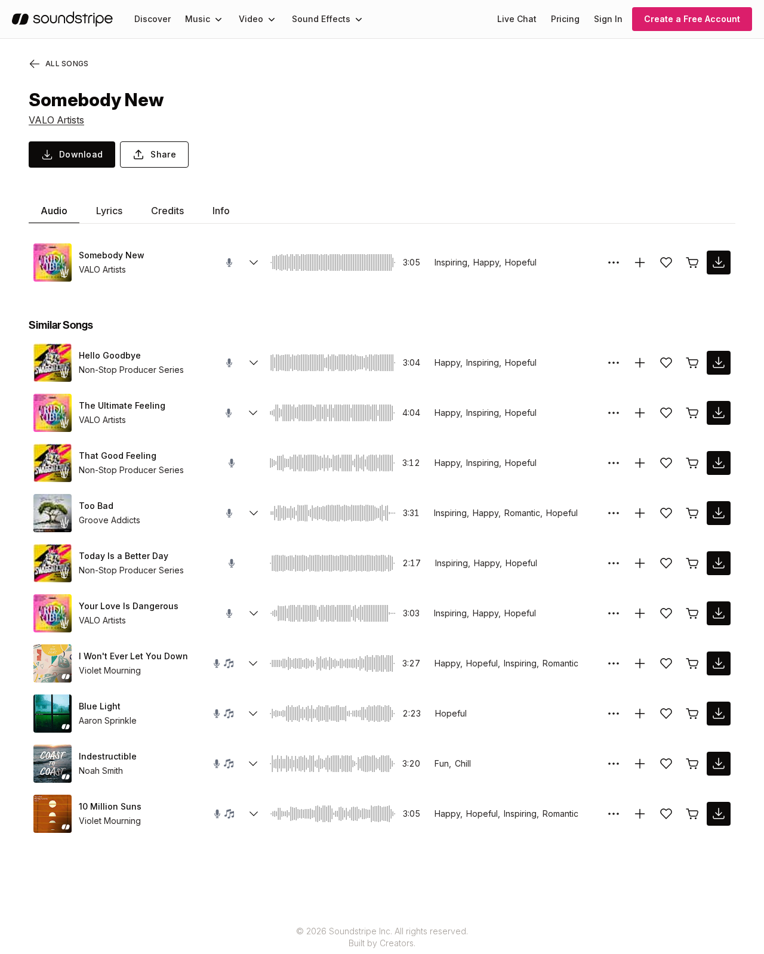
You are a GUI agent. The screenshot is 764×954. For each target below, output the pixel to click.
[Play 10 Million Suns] (52, 814)
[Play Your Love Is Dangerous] (52, 613)
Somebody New (111, 255)
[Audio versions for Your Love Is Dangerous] (253, 613)
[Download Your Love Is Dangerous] (719, 613)
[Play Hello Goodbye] (52, 363)
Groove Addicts (109, 520)
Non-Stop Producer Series (131, 370)
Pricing (565, 19)
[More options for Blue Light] (614, 713)
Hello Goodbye (110, 355)
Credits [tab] (167, 211)
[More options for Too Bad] (614, 513)
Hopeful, (483, 663)
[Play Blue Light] (52, 713)
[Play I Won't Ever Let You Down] (52, 663)
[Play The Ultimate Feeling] (52, 413)
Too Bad (96, 506)
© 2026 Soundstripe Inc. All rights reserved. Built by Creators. (382, 937)
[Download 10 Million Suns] (719, 814)
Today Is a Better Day (123, 556)
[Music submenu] (218, 19)
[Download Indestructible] (719, 764)
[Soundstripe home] (62, 19)
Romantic (560, 663)
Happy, (487, 262)
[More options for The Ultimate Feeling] (614, 413)
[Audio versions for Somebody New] (253, 262)
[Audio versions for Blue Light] (253, 713)
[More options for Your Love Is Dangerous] (614, 613)
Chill (463, 763)
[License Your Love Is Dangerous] (692, 613)
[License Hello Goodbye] (692, 363)
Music (197, 19)
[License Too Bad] (692, 513)
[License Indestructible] (692, 764)
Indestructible (108, 756)
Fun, (443, 763)
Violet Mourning (110, 670)
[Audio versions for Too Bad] (253, 513)
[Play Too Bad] (52, 513)
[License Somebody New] (692, 262)
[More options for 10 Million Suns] (614, 814)
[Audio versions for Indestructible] (253, 763)
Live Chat (517, 19)
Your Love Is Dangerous (128, 606)
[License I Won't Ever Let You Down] (692, 663)
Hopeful (521, 262)
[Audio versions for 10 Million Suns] (253, 813)
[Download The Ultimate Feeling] (719, 413)
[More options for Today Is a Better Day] (614, 563)
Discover (152, 19)
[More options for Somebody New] (614, 262)
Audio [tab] (54, 211)
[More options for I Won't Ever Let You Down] (614, 663)
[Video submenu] (272, 19)
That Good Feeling (117, 455)
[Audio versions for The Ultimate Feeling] (253, 412)
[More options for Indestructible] (614, 764)
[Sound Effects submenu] (359, 19)
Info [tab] (221, 211)
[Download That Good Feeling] (719, 463)
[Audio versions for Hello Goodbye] (253, 362)
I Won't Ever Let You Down (133, 656)
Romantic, (523, 513)
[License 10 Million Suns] (692, 814)
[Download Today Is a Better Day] (719, 563)
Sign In (608, 19)
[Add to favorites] (666, 262)
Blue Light (100, 706)
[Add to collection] (640, 262)
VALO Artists (56, 120)
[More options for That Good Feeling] (614, 463)
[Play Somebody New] (52, 262)
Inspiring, (452, 262)
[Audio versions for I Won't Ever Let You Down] (253, 663)
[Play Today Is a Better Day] (52, 563)
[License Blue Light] (692, 713)
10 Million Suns (110, 806)
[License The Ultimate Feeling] (692, 413)
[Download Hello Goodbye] (719, 363)
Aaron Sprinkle (108, 720)
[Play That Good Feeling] (52, 463)
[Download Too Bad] (719, 513)
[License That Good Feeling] (692, 463)
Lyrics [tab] (109, 211)
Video (251, 19)
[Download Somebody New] (719, 262)
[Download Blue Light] (719, 713)
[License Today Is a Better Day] (692, 563)
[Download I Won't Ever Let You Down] (719, 663)
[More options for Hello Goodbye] (614, 363)
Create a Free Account (692, 19)
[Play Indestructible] (52, 764)
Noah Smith (101, 770)
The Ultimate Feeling (122, 405)
